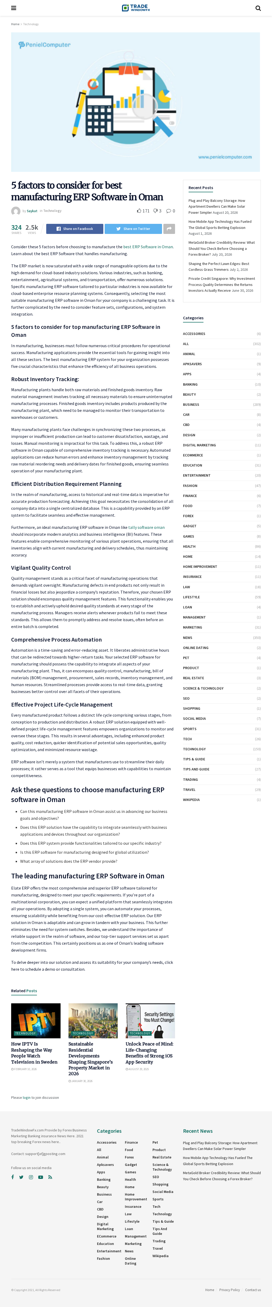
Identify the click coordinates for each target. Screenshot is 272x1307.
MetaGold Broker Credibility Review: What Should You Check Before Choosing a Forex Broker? (222, 248)
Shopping (191, 708)
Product (191, 667)
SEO (186, 698)
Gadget (190, 526)
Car (186, 414)
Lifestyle (191, 597)
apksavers (192, 363)
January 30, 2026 (81, 1081)
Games (188, 536)
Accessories (194, 333)
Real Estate (193, 678)
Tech (187, 739)
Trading (190, 779)
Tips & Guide (194, 759)
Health (189, 546)
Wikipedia (191, 799)
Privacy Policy (229, 1290)
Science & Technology (203, 688)
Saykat (32, 210)
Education (192, 465)
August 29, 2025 (138, 1069)
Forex (188, 515)
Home (15, 24)
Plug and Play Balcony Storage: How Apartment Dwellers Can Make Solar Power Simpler (217, 206)
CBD (186, 424)
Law (186, 587)
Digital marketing (199, 445)
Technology (31, 24)
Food (188, 505)
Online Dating (196, 647)
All (186, 343)
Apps (187, 374)
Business (191, 404)
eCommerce (193, 455)
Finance (190, 495)
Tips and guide (196, 769)
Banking (190, 384)
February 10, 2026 (25, 1069)
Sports (190, 728)
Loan (187, 607)
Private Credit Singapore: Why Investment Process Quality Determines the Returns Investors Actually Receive (222, 284)
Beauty (189, 394)
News (187, 637)
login (27, 1097)
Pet (186, 657)
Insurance (192, 576)
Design (189, 435)
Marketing (192, 627)
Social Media (194, 718)
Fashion (190, 485)
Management (194, 617)
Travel (189, 789)
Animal (189, 353)
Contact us (253, 1290)
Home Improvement (200, 566)
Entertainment (197, 475)
